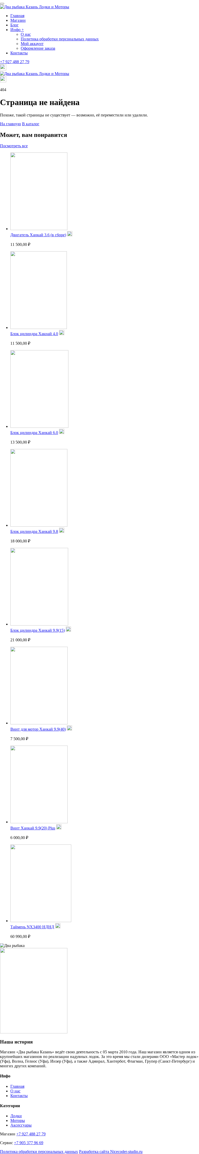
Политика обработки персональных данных (60, 39)
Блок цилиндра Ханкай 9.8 (34, 531)
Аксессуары (21, 1125)
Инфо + (17, 29)
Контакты (19, 53)
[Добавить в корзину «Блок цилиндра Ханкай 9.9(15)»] (68, 630)
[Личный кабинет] (3, 69)
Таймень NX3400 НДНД (32, 927)
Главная (17, 15)
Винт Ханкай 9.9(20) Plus (32, 828)
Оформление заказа (38, 48)
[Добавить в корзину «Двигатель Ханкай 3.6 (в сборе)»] (69, 235)
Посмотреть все (14, 146)
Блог (14, 25)
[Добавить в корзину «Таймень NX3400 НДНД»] (57, 927)
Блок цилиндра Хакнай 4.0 (34, 334)
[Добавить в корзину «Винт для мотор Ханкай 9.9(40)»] (69, 729)
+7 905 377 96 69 (28, 1143)
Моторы (17, 1120)
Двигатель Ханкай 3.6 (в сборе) (38, 235)
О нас (26, 34)
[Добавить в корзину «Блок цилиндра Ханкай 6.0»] (61, 432)
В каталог (30, 124)
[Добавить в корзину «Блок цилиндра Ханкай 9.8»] (61, 531)
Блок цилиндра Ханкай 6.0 (34, 432)
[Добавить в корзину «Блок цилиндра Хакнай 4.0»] (61, 334)
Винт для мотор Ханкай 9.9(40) (38, 729)
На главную (10, 124)
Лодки (16, 1116)
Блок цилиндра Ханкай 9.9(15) (37, 630)
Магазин (18, 20)
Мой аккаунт (32, 43)
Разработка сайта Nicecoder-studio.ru (111, 1151)
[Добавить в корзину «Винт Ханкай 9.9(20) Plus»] (58, 828)
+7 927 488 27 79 (14, 62)
